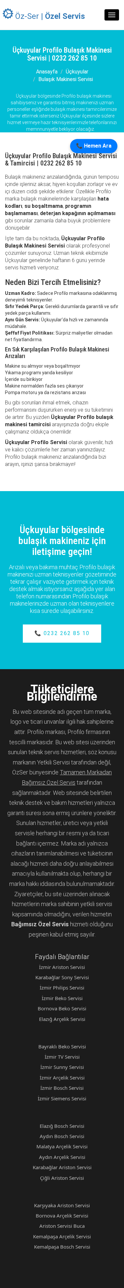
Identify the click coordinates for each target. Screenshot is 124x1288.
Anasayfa (47, 72)
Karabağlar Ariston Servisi (62, 1167)
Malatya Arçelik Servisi (62, 1146)
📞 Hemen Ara (93, 146)
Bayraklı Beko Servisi (62, 1046)
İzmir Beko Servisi (62, 998)
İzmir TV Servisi (62, 1056)
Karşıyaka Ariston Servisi (62, 1205)
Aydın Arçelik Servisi (62, 1157)
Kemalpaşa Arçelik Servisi (62, 1236)
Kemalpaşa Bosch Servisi (62, 1246)
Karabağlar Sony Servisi (62, 977)
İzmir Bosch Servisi (62, 1087)
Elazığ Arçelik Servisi (62, 1019)
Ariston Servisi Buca (62, 1225)
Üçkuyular (77, 72)
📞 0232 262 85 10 (62, 633)
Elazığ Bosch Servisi (62, 1126)
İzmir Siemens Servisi (62, 1098)
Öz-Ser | (49, 16)
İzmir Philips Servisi (62, 987)
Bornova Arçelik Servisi (62, 1215)
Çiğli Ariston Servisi (62, 1177)
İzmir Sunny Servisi (62, 1067)
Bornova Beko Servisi (62, 1008)
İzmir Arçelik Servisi (62, 1077)
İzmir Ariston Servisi (62, 967)
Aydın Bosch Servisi (62, 1136)
